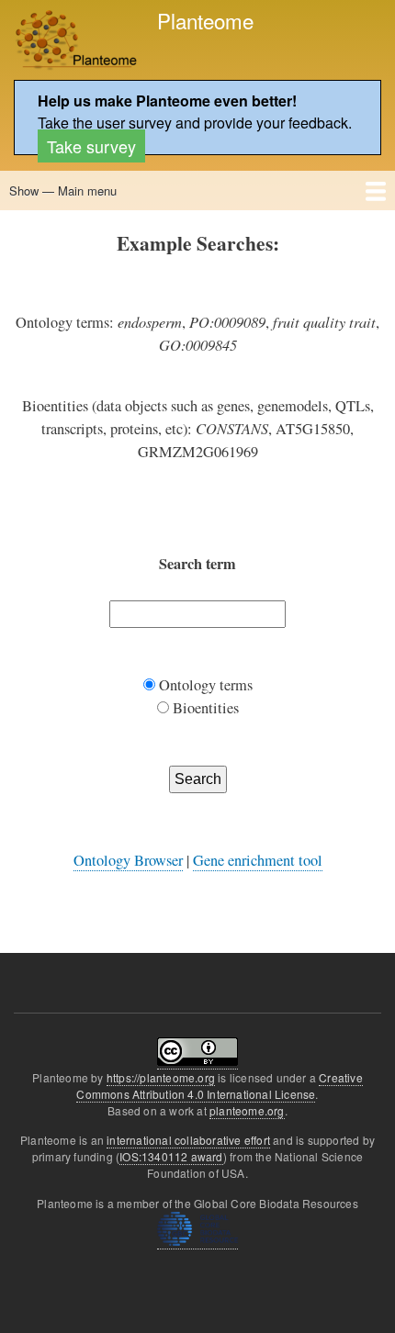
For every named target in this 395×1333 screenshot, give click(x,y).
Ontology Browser (128, 860)
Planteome (205, 20)
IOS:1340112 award (170, 1156)
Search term (197, 564)
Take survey (91, 146)
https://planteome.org (161, 1077)
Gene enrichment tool (257, 860)
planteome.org (247, 1110)
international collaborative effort (188, 1140)
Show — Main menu (63, 190)
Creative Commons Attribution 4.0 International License (219, 1086)
